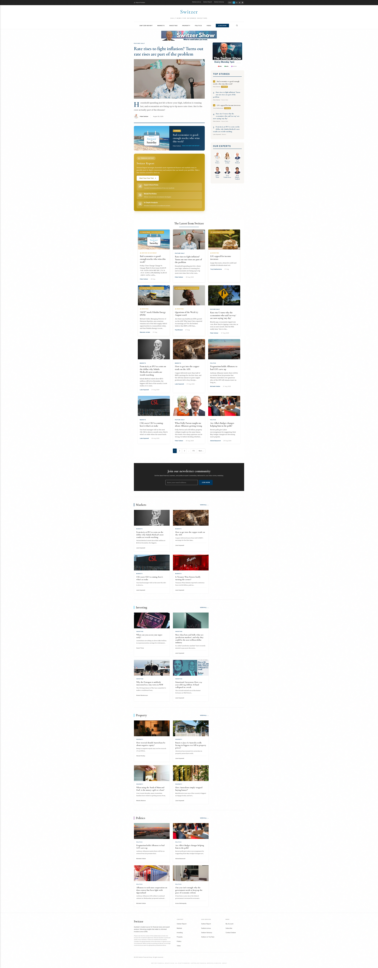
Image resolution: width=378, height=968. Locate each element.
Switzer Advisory (219, 2)
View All (204, 505)
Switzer (189, 11)
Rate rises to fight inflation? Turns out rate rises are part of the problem (168, 51)
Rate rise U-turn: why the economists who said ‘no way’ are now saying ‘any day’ (226, 116)
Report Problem (140, 2)
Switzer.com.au (196, 2)
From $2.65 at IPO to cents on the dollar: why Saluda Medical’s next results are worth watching (226, 129)
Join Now (206, 482)
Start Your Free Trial (146, 178)
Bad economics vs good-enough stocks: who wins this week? (153, 259)
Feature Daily (180, 253)
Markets (161, 25)
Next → (201, 451)
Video (209, 25)
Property (186, 25)
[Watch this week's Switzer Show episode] (227, 55)
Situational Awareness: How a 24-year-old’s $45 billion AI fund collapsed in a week (188, 684)
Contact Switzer (231, 932)
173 (193, 451)
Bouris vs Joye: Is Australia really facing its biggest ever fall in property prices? (190, 745)
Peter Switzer (144, 116)
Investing (173, 25)
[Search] (237, 25)
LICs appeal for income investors (229, 105)
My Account (229, 924)
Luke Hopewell (144, 389)
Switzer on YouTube (207, 937)
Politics (198, 25)
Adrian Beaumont (215, 440)
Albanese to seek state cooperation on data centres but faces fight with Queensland (151, 890)
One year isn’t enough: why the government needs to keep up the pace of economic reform (188, 890)
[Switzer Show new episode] (189, 36)
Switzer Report (207, 2)
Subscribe (222, 25)
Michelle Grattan (215, 386)
